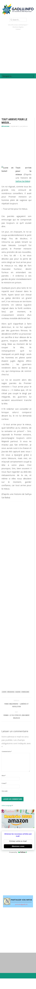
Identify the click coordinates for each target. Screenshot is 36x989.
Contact (18, 29)
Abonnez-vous (18, 846)
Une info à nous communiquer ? (18, 25)
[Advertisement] (18, 52)
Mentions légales (18, 27)
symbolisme (25, 692)
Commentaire (7, 751)
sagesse (18, 692)
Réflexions (5, 126)
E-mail (4, 783)
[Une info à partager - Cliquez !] (18, 901)
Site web (5, 791)
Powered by (13, 852)
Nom (4, 775)
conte (4, 692)
